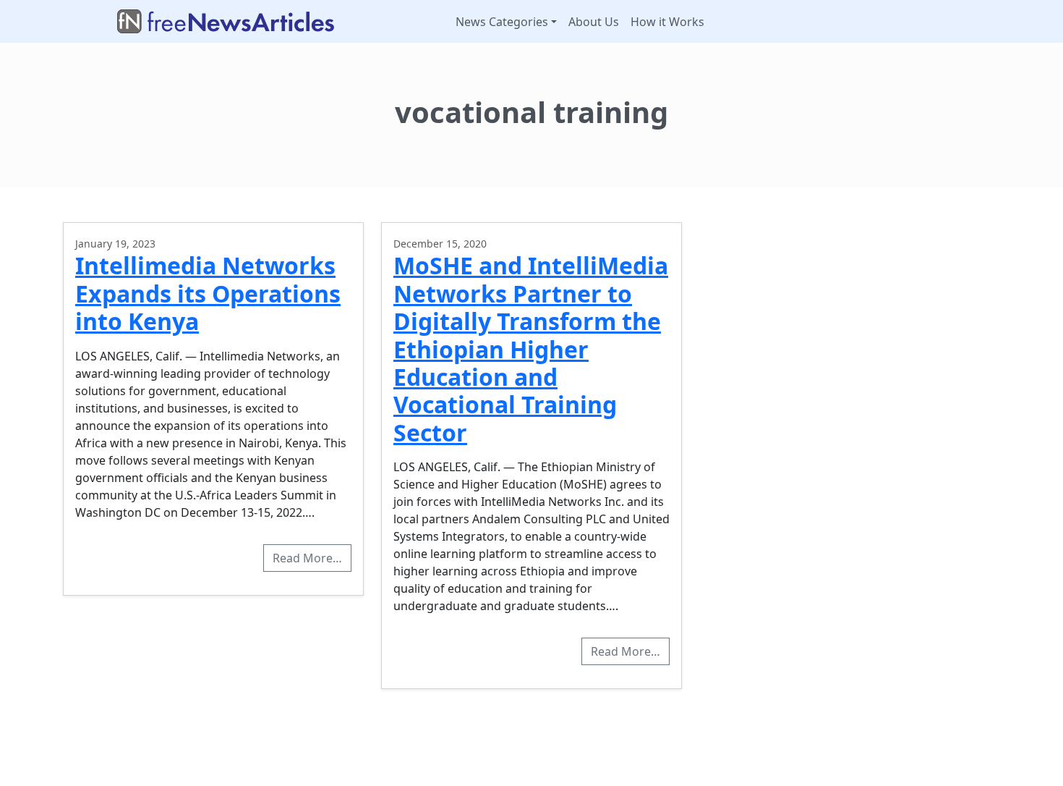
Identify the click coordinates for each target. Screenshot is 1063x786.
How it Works (667, 22)
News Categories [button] (502, 22)
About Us (593, 22)
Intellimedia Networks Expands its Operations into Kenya (208, 293)
